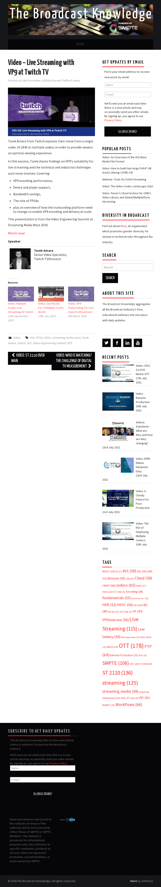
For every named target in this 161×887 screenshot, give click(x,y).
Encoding (134, 591)
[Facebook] (117, 343)
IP (138, 611)
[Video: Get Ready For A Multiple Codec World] (51, 294)
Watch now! (16, 233)
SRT (134, 663)
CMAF (108, 585)
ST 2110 (117, 672)
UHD (125, 698)
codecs (125, 585)
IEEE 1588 (125, 611)
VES (29, 343)
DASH (141, 585)
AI (119, 571)
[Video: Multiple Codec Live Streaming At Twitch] (21, 294)
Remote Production (124, 655)
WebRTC (108, 705)
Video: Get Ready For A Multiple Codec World (51, 308)
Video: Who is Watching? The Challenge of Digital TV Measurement (74, 361)
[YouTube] (138, 343)
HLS (138, 605)
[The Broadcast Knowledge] (80, 19)
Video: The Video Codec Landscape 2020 (127, 186)
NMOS (112, 646)
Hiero (133, 881)
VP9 (69, 343)
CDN (129, 578)
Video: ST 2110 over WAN (28, 358)
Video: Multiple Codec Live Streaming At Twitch (20, 308)
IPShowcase (115, 619)
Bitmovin (116, 578)
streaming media (120, 691)
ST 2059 (145, 663)
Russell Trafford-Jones (66, 80)
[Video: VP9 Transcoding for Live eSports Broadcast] (81, 294)
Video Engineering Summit (49, 343)
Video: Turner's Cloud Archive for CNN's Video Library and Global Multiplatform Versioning (126, 197)
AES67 (108, 571)
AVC (32, 337)
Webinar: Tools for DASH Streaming (124, 179)
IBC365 (113, 611)
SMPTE (115, 663)
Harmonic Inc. (139, 598)
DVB (121, 592)
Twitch (21, 343)
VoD (134, 698)
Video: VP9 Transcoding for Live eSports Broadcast (80, 308)
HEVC (47, 337)
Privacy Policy (113, 120)
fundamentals (116, 598)
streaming (120, 682)
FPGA (39, 337)
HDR (109, 604)
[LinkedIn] (127, 343)
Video (17, 337)
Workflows (129, 704)
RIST (143, 655)
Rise (123, 226)
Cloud (143, 578)
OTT (131, 646)
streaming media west (66, 337)
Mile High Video (130, 637)
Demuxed (109, 591)
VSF (144, 698)
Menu (80, 44)
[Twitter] (106, 343)
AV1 (129, 570)
